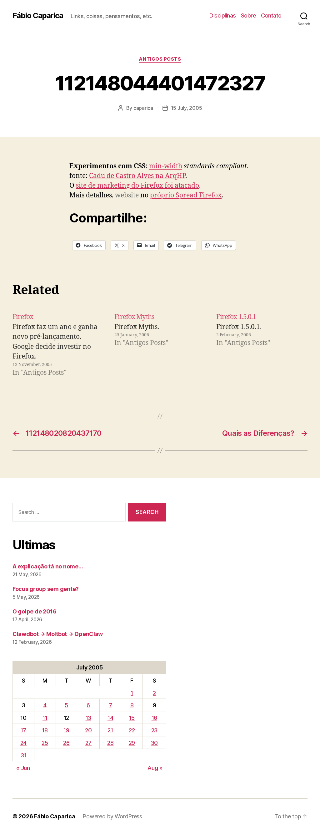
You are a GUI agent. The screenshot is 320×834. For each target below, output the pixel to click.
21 (110, 730)
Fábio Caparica (37, 15)
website (127, 195)
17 (23, 730)
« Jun (23, 768)
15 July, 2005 (186, 108)
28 (110, 743)
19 (66, 730)
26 (66, 743)
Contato (271, 15)
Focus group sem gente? (45, 589)
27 (88, 743)
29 (132, 743)
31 (23, 755)
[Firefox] (58, 345)
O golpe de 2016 (34, 611)
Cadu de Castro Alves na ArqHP (137, 176)
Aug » (155, 768)
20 (88, 730)
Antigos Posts (160, 59)
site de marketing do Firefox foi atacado (137, 185)
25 (45, 743)
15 (132, 717)
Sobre (248, 15)
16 (154, 717)
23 (154, 730)
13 (88, 717)
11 (44, 717)
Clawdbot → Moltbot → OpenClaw (57, 634)
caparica (143, 108)
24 (23, 743)
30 (154, 743)
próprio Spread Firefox (186, 195)
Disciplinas (222, 15)
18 (45, 730)
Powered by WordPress (112, 816)
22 (132, 730)
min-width (165, 166)
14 (110, 717)
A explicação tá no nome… (47, 566)
